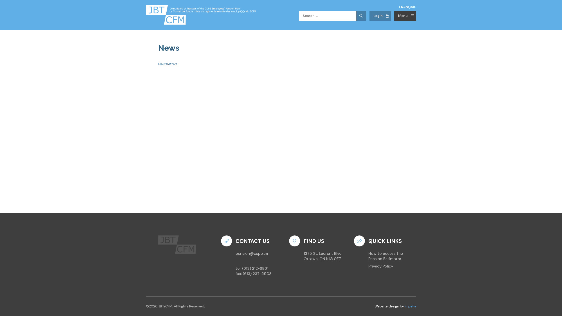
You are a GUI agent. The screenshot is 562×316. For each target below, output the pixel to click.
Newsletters (168, 64)
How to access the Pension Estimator (385, 256)
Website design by (395, 306)
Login (378, 15)
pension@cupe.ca (252, 253)
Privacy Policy (380, 266)
